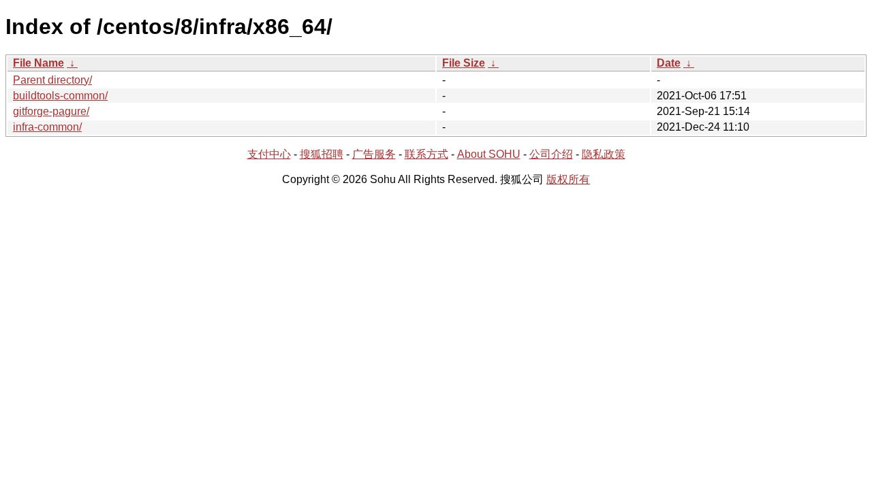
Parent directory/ (52, 80)
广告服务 (374, 154)
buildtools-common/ (60, 95)
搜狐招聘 (321, 154)
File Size (463, 63)
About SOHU (488, 154)
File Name (38, 63)
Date (669, 63)
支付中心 (269, 154)
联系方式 (426, 154)
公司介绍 (551, 154)
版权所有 (568, 179)
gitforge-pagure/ (51, 111)
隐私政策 (603, 154)
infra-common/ (47, 127)
